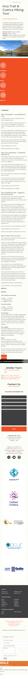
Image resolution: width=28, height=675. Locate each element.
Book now (4, 357)
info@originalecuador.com (16, 2)
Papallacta (16, 602)
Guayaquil (16, 599)
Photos (2, 100)
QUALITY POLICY (14, 625)
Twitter (14, 457)
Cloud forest (4, 604)
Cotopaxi (3, 602)
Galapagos (16, 605)
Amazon (3, 605)
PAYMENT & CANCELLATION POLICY (14, 621)
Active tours (4, 591)
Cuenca (3, 601)
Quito (2, 599)
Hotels (2, 90)
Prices (2, 80)
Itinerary (3, 71)
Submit (14, 429)
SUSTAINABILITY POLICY (14, 622)
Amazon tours (4, 593)
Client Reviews (17, 611)
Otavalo (16, 601)
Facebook (8, 457)
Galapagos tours (18, 591)
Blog (2, 613)
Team (2, 611)
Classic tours (17, 593)
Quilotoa (16, 604)
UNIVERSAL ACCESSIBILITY (14, 624)
